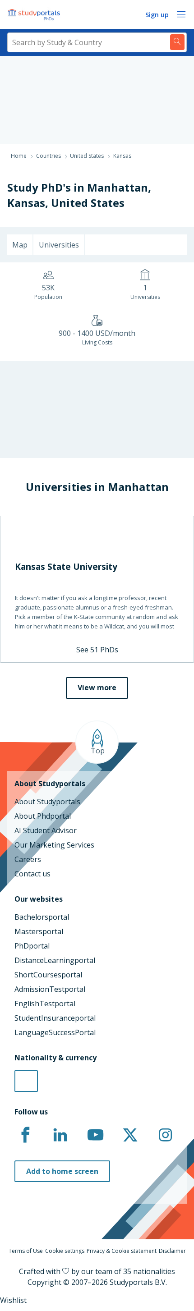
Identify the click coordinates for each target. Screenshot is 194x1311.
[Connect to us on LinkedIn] (60, 1135)
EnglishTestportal (44, 1003)
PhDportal (32, 946)
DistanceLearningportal (54, 960)
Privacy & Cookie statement (122, 1251)
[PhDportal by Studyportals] (36, 14)
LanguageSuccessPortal (55, 1032)
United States (88, 202)
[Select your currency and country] (26, 1081)
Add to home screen (62, 1171)
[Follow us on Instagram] (165, 1135)
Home (19, 156)
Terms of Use (26, 1251)
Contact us (32, 874)
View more (97, 687)
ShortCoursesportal (48, 975)
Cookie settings (64, 1251)
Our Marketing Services (54, 845)
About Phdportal (42, 816)
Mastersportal (38, 931)
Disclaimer (172, 1251)
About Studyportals (47, 802)
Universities (59, 245)
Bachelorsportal (41, 917)
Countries (48, 156)
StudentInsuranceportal (55, 1018)
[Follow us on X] (130, 1135)
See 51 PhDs (97, 650)
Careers (27, 859)
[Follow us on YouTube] (95, 1135)
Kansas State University (66, 566)
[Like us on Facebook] (25, 1135)
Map (20, 245)
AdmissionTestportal (49, 989)
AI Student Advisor (45, 830)
